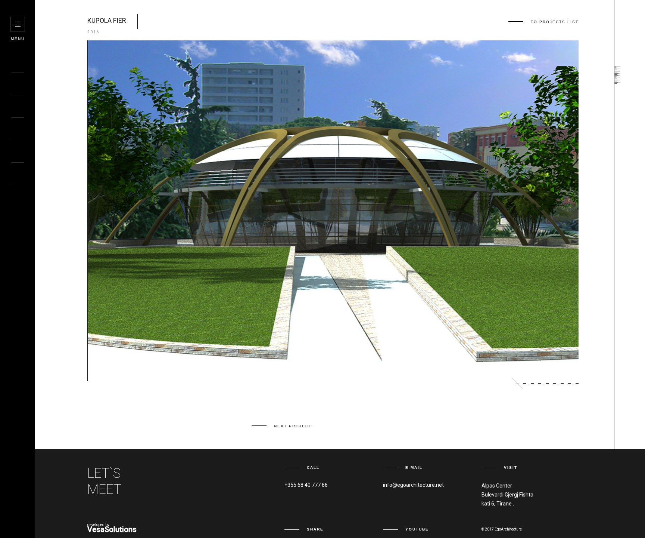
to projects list (555, 22)
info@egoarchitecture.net (413, 485)
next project (293, 426)
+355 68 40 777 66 (306, 485)
